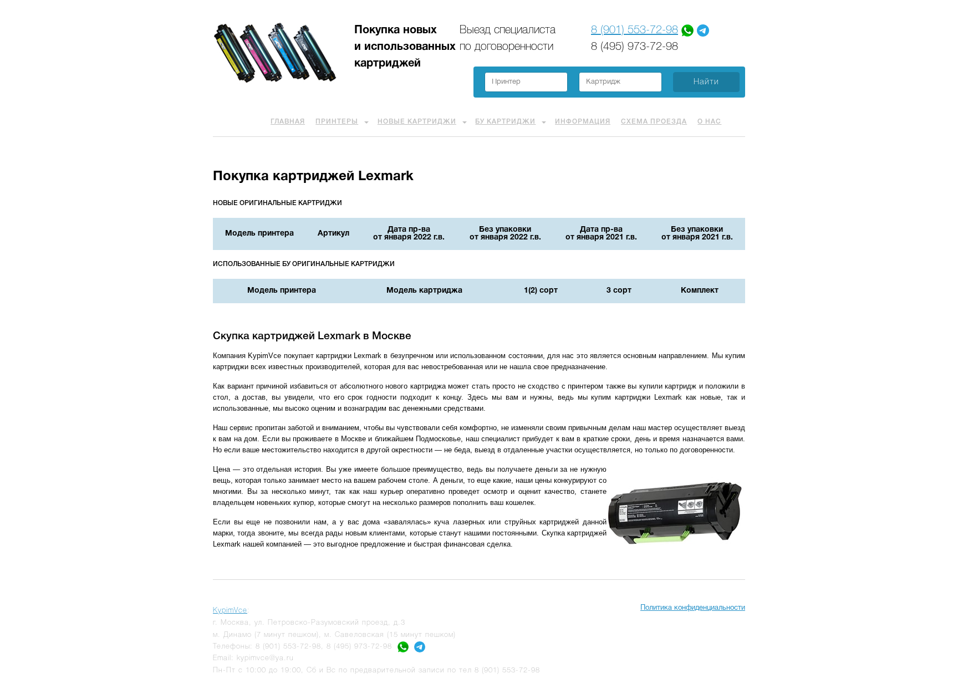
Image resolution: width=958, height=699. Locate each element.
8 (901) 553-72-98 (634, 30)
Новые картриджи (417, 122)
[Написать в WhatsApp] (403, 646)
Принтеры (336, 122)
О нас (709, 122)
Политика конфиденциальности (692, 608)
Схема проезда (654, 122)
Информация (582, 122)
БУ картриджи (505, 122)
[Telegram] (703, 30)
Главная (288, 122)
